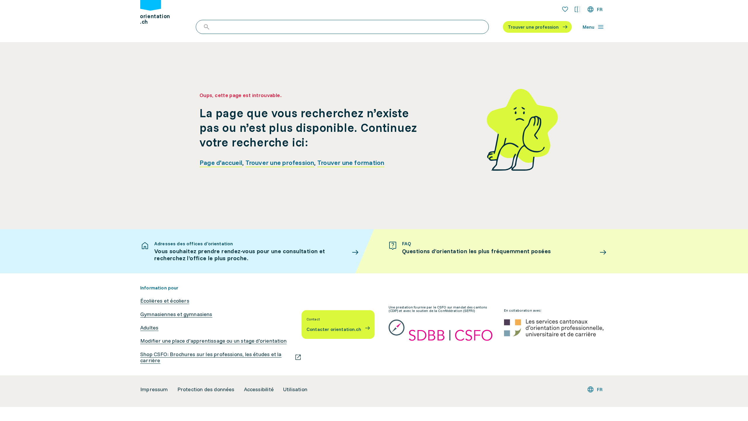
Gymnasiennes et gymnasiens (176, 314)
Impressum (154, 389)
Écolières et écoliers (164, 301)
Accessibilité (259, 389)
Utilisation (295, 389)
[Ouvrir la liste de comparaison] (577, 9)
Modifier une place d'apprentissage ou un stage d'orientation (213, 341)
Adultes (149, 328)
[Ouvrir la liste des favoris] (565, 9)
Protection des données (206, 389)
